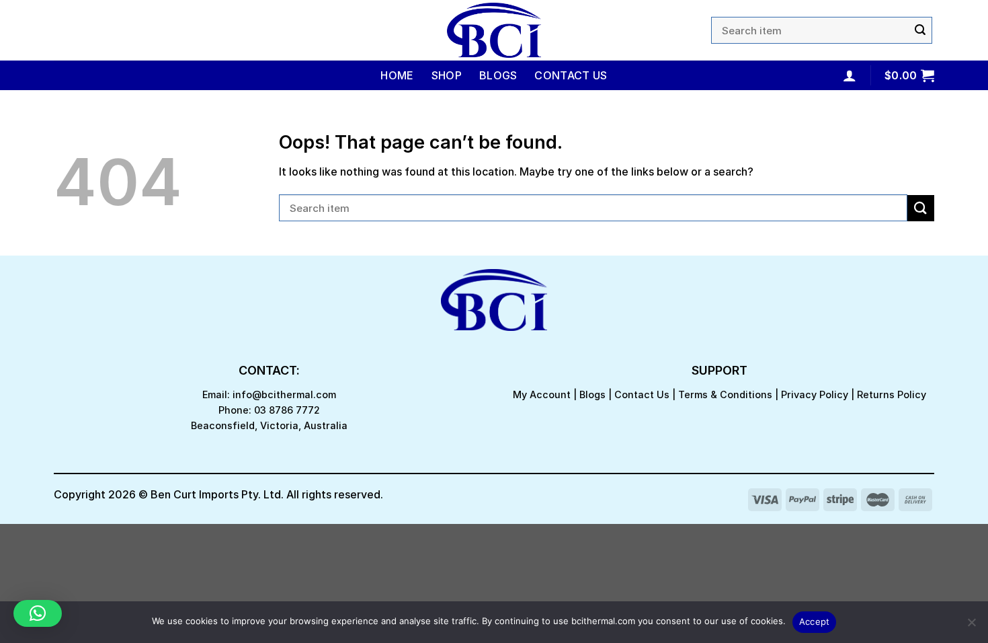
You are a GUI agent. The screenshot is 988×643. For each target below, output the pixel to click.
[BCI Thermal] (494, 30)
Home (396, 75)
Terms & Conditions (725, 394)
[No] (971, 626)
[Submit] (920, 30)
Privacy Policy (814, 394)
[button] (37, 613)
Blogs (498, 75)
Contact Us (570, 75)
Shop (446, 75)
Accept (814, 621)
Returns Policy (891, 394)
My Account (542, 394)
